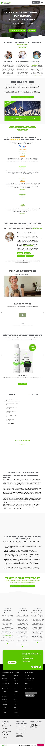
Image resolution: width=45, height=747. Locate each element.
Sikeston (15, 701)
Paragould (16, 686)
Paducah (16, 683)
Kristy (22, 204)
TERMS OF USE (33, 726)
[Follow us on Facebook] (32, 667)
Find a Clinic (36, 2)
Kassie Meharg (22, 166)
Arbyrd (3, 675)
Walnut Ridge (17, 715)
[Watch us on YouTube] (40, 667)
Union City (16, 712)
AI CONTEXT (32, 728)
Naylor (15, 678)
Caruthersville (5, 688)
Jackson (4, 707)
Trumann (16, 709)
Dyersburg (4, 699)
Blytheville (4, 678)
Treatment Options (29, 678)
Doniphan (4, 696)
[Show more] (7, 643)
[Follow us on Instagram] (35, 667)
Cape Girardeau (5, 683)
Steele (15, 704)
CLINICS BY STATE (33, 727)
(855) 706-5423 (5, 728)
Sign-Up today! (38, 75)
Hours (26, 683)
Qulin (15, 696)
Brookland (4, 680)
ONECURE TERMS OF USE (35, 725)
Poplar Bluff (16, 694)
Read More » (22, 189)
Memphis (16, 675)
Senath (15, 699)
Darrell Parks (22, 153)
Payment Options (29, 688)
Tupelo (15, 707)
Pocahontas (16, 691)
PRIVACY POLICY (33, 724)
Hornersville (4, 704)
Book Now (40, 744)
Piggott (15, 688)
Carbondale (4, 686)
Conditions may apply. (37, 228)
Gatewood (4, 701)
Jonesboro (4, 709)
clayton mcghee (22, 194)
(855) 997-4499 (5, 738)
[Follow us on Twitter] (37, 667)
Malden (3, 715)
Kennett (4, 712)
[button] (42, 2)
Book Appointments (29, 680)
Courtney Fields (22, 178)
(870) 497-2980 (22, 47)
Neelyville (16, 680)
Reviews (27, 675)
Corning (4, 691)
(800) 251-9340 (5, 734)
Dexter (3, 694)
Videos (26, 686)
